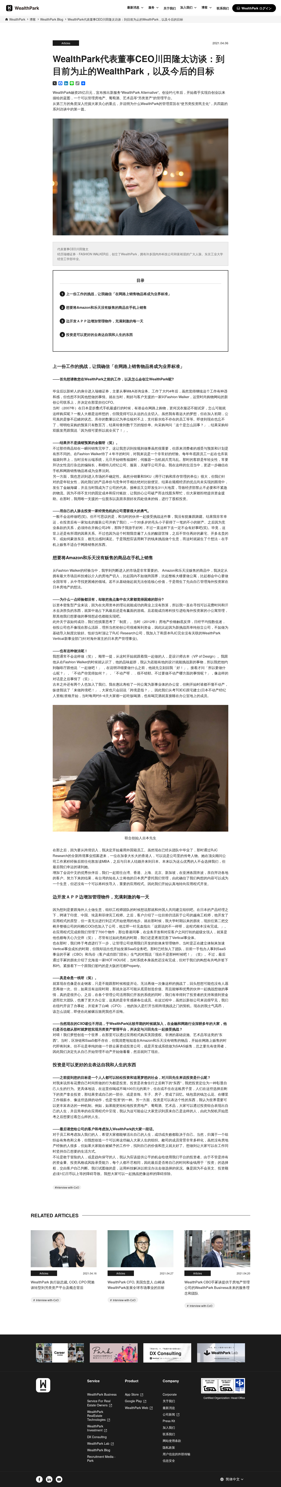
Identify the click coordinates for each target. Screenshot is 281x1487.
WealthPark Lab (100, 1443)
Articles (65, 43)
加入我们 (186, 7)
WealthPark (17, 19)
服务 (151, 7)
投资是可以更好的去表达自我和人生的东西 (99, 334)
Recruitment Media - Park (101, 1458)
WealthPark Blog (51, 19)
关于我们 (170, 8)
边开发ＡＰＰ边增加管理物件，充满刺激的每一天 (104, 320)
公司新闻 (171, 1414)
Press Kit (169, 1421)
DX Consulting (97, 1437)
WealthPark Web (139, 1407)
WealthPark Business (102, 1394)
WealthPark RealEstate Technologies (98, 1415)
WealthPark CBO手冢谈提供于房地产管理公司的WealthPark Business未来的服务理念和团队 (217, 1287)
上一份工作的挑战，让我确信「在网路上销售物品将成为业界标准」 (118, 293)
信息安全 (169, 1460)
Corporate (170, 1394)
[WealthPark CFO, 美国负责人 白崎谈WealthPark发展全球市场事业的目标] (140, 1248)
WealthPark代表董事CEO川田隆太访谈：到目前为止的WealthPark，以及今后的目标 (125, 19)
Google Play (135, 1401)
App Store (134, 1394)
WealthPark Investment (97, 1428)
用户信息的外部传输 (176, 1454)
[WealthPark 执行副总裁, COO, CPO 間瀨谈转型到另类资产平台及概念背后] (64, 1248)
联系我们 (223, 8)
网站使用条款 (172, 1440)
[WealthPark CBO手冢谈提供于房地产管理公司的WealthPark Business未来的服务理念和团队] (217, 1248)
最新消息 (133, 7)
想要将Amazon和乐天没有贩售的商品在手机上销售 (106, 307)
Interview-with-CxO (67, 1187)
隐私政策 (169, 1447)
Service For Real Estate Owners (99, 1403)
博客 (205, 7)
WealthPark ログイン (254, 8)
